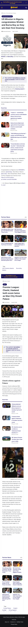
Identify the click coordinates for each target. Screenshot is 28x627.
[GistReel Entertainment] (14, 7)
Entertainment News (11, 13)
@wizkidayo (9, 171)
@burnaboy (4, 173)
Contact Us (13, 622)
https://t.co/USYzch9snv (7, 177)
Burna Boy (19, 268)
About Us (7, 622)
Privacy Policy (14, 624)
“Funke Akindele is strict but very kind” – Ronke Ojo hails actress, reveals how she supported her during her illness (18, 147)
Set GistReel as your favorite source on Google (12, 2)
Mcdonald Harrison (7, 31)
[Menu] (2, 8)
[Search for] (26, 8)
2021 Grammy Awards (8, 268)
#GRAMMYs (21, 170)
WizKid (4, 270)
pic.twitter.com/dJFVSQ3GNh (9, 179)
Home (4, 13)
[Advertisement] (14, 202)
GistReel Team (20, 622)
